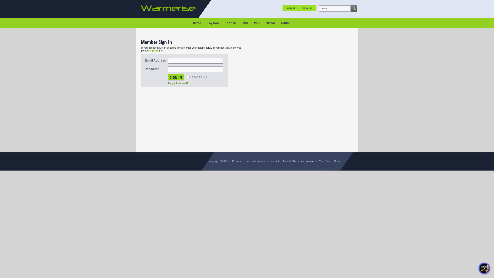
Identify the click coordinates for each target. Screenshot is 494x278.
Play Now (213, 23)
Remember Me (198, 76)
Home (197, 23)
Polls (257, 23)
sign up (153, 50)
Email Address (155, 60)
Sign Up (307, 8)
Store (337, 161)
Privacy (236, 161)
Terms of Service (255, 161)
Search (325, 8)
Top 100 (230, 23)
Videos (270, 23)
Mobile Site (290, 161)
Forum (285, 23)
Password (152, 69)
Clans (244, 23)
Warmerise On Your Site (315, 161)
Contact (274, 161)
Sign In (290, 8)
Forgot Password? (178, 83)
